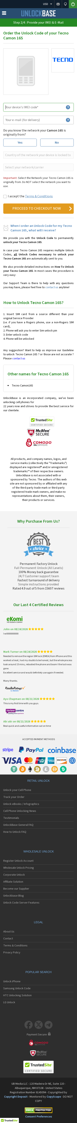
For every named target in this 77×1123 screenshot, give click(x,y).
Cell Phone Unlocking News (19, 811)
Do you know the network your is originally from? (34, 132)
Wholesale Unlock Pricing (18, 868)
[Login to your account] (73, 4)
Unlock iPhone (12, 981)
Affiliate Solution (13, 882)
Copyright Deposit (16, 1097)
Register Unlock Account (18, 861)
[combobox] (38, 155)
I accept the (30, 196)
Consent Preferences (38, 1117)
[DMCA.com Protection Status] (38, 1111)
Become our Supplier (16, 889)
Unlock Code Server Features (21, 903)
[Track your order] (65, 4)
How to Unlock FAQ (14, 832)
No (57, 142)
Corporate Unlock (14, 875)
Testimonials (11, 818)
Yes (20, 142)
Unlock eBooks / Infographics (21, 804)
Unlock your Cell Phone (17, 790)
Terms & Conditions (39, 196)
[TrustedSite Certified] (42, 422)
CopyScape (54, 1097)
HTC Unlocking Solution (17, 995)
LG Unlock (9, 1002)
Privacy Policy (11, 952)
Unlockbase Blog (13, 896)
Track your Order (13, 797)
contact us (51, 287)
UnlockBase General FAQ (18, 825)
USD (45, 4)
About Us (8, 932)
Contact (8, 939)
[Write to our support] (58, 4)
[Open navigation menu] (4, 14)
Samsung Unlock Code (17, 988)
